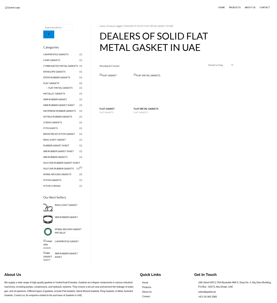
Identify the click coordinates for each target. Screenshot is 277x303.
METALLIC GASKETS (54, 93)
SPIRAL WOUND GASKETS (57, 174)
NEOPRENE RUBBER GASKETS (59, 110)
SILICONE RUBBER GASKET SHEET (61, 162)
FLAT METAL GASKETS (60, 87)
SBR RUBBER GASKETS (55, 157)
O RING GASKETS (52, 122)
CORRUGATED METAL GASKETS (60, 65)
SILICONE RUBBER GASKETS (58, 168)
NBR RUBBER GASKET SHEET (59, 105)
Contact (265, 7)
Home (221, 7)
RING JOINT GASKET (54, 139)
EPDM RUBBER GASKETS (56, 77)
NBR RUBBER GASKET (55, 99)
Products (234, 7)
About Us (250, 7)
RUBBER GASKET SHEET (56, 145)
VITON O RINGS (51, 185)
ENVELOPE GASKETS (54, 71)
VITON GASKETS (52, 180)
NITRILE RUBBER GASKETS (57, 116)
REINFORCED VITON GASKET (59, 133)
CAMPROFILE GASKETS (56, 54)
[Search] (48, 34)
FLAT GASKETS (51, 83)
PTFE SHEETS (50, 128)
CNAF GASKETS (51, 60)
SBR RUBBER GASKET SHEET (58, 151)
